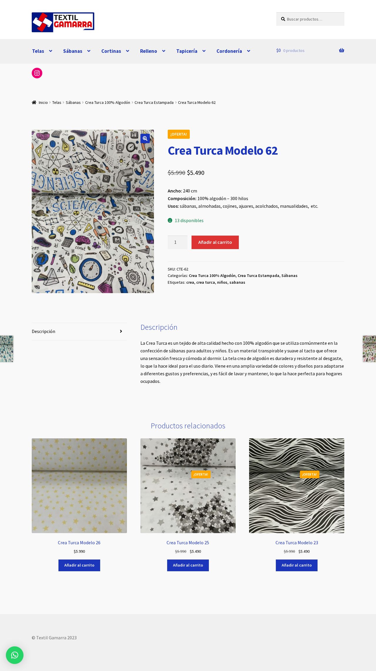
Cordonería (229, 51)
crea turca (205, 282)
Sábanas (72, 51)
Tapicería (186, 51)
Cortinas (111, 51)
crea (190, 282)
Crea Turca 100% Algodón (107, 102)
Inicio (43, 102)
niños (222, 282)
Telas (38, 51)
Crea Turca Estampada (154, 102)
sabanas (237, 282)
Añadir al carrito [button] (79, 565)
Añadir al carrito (215, 242)
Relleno (148, 51)
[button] (145, 138)
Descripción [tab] (43, 331)
